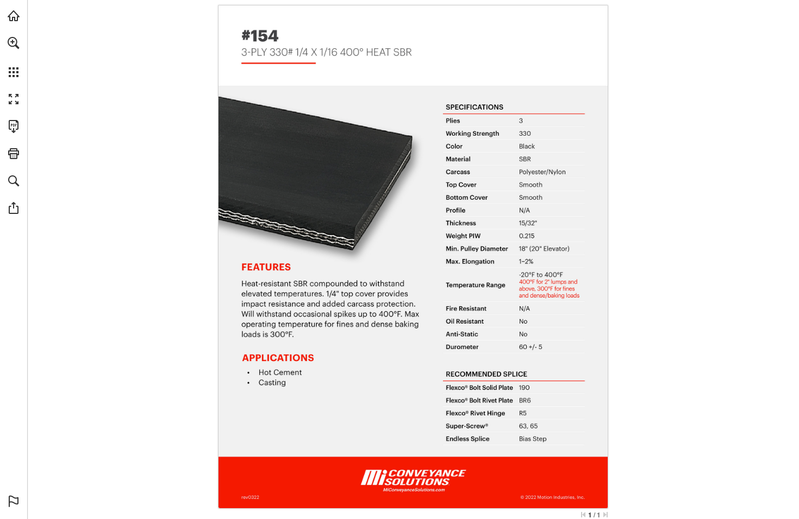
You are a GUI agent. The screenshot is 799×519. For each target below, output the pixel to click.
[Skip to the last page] (605, 514)
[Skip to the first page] (583, 514)
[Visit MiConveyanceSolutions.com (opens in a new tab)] (13, 15)
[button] (13, 42)
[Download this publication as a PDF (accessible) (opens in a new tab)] (13, 126)
